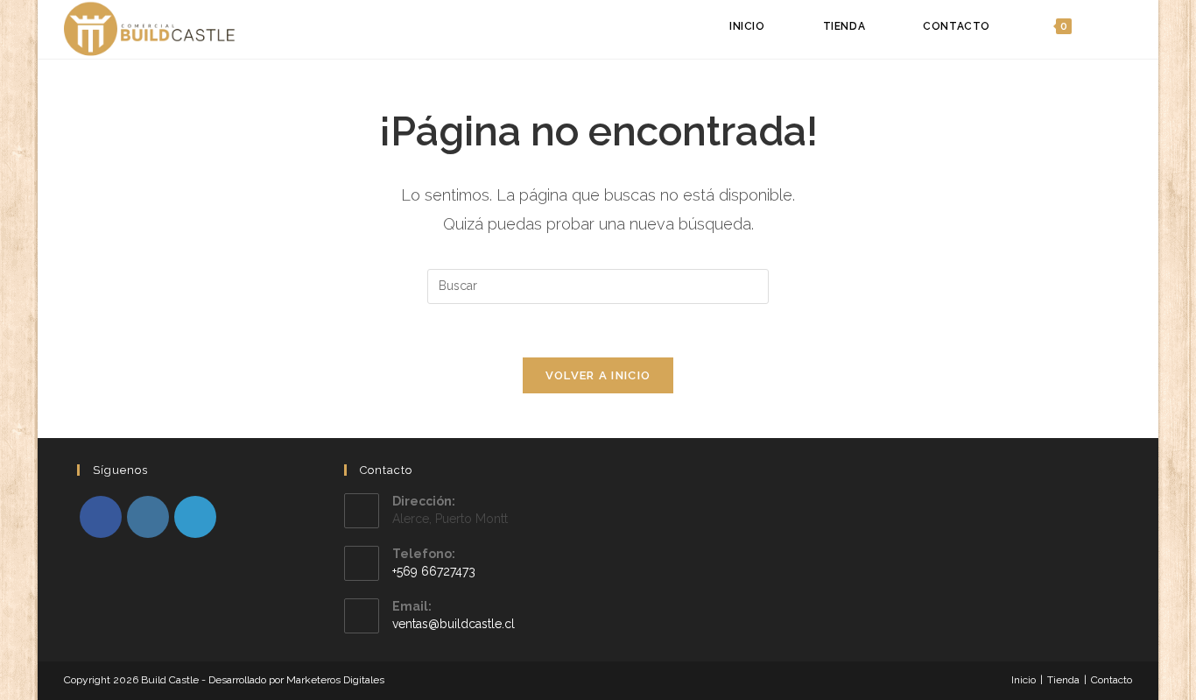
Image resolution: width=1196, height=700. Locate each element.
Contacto (1111, 680)
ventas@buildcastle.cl (453, 624)
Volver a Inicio (598, 375)
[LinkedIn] (195, 517)
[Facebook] (101, 517)
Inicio (1023, 680)
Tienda (1063, 680)
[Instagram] (148, 517)
